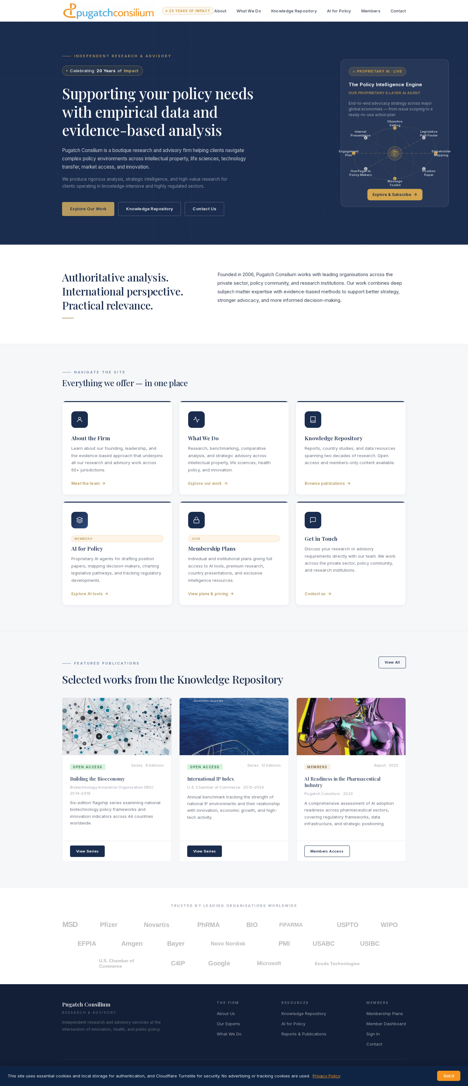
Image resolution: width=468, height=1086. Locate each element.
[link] (395, 133)
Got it (448, 1075)
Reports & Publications (303, 1033)
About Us (226, 1013)
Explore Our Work (88, 208)
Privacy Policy (326, 1075)
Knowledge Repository (294, 11)
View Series (87, 851)
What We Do (249, 11)
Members (370, 11)
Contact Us (204, 208)
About (220, 11)
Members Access (327, 851)
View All (392, 662)
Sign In (373, 1033)
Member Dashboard (386, 1023)
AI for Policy (339, 11)
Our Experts (228, 1023)
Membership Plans (384, 1013)
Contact (398, 11)
